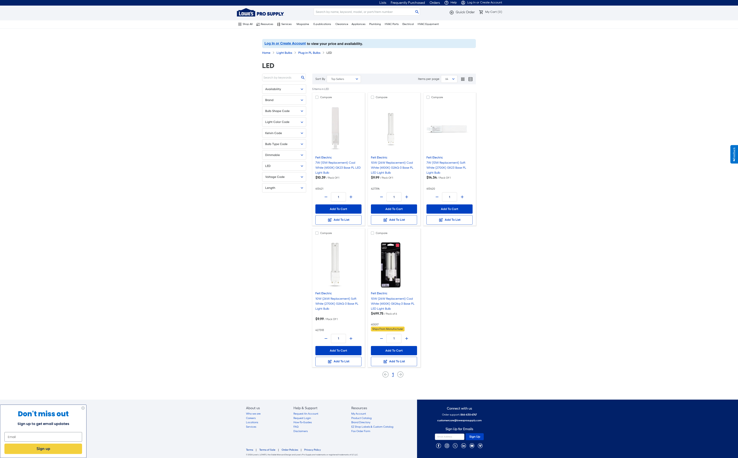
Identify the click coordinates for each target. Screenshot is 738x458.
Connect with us (459, 409)
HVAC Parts (392, 24)
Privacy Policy (312, 449)
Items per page (428, 79)
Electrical (408, 24)
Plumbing (375, 24)
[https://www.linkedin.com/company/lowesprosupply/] (463, 445)
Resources (267, 24)
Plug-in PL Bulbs (309, 53)
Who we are (253, 413)
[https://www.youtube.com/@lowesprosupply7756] (472, 445)
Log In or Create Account (285, 43)
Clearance (341, 24)
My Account (358, 413)
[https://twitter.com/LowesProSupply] (455, 445)
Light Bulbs (284, 53)
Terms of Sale (267, 449)
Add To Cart (338, 209)
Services (286, 24)
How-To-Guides (302, 422)
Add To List (341, 220)
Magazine (303, 24)
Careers (251, 418)
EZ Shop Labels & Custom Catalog (372, 426)
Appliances (358, 24)
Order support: (459, 414)
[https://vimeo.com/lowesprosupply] (480, 445)
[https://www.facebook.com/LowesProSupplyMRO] (438, 445)
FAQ (295, 426)
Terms (249, 449)
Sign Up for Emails (459, 429)
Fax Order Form (360, 431)
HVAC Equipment (428, 24)
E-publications (322, 24)
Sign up (43, 448)
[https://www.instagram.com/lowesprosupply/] (447, 445)
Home (266, 53)
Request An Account (305, 413)
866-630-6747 (468, 414)
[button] (462, 12)
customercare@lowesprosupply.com (459, 420)
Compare (326, 97)
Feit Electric (323, 157)
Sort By (320, 79)
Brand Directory (360, 422)
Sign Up (474, 436)
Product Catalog (361, 418)
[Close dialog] (83, 408)
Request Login (302, 418)
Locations (252, 422)
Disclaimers (300, 431)
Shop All (248, 24)
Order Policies (290, 449)
